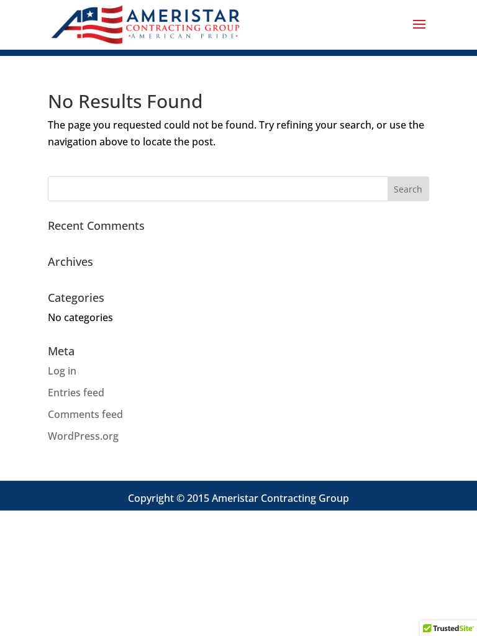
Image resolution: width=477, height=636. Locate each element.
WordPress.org (83, 436)
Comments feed (85, 414)
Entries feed (76, 392)
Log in (62, 371)
